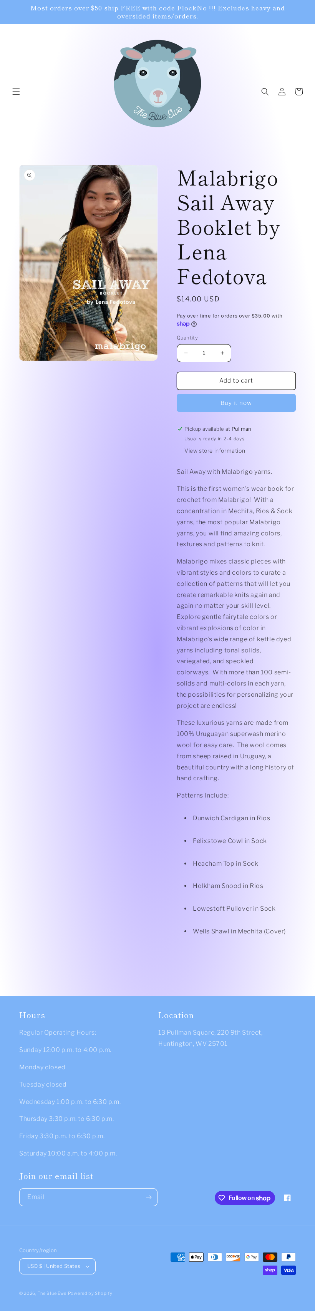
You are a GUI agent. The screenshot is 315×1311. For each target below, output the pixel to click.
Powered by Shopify (90, 1293)
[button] (16, 91)
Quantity (187, 337)
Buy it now (236, 403)
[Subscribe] (148, 1197)
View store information (214, 450)
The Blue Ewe (52, 1293)
